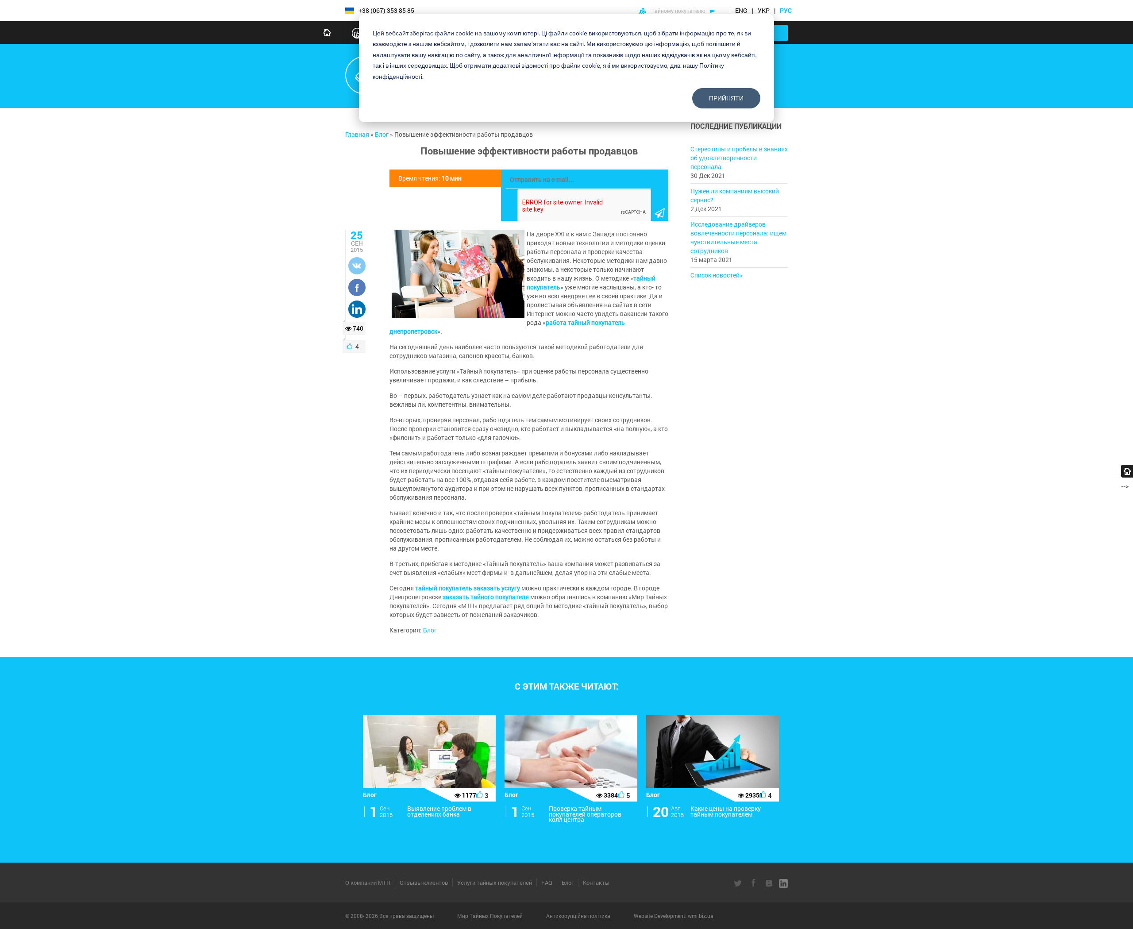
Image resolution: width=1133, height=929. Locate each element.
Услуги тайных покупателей (494, 883)
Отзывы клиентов (424, 883)
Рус (786, 10)
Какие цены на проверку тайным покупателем (725, 811)
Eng (741, 10)
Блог (430, 630)
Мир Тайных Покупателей (490, 915)
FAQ (546, 883)
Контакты (596, 883)
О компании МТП (367, 883)
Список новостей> (716, 275)
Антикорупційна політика (579, 915)
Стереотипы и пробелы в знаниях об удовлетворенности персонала (739, 158)
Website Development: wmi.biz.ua (673, 915)
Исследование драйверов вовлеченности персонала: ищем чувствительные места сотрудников (738, 237)
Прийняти (726, 98)
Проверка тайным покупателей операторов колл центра (585, 814)
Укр (764, 10)
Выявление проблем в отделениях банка (439, 811)
